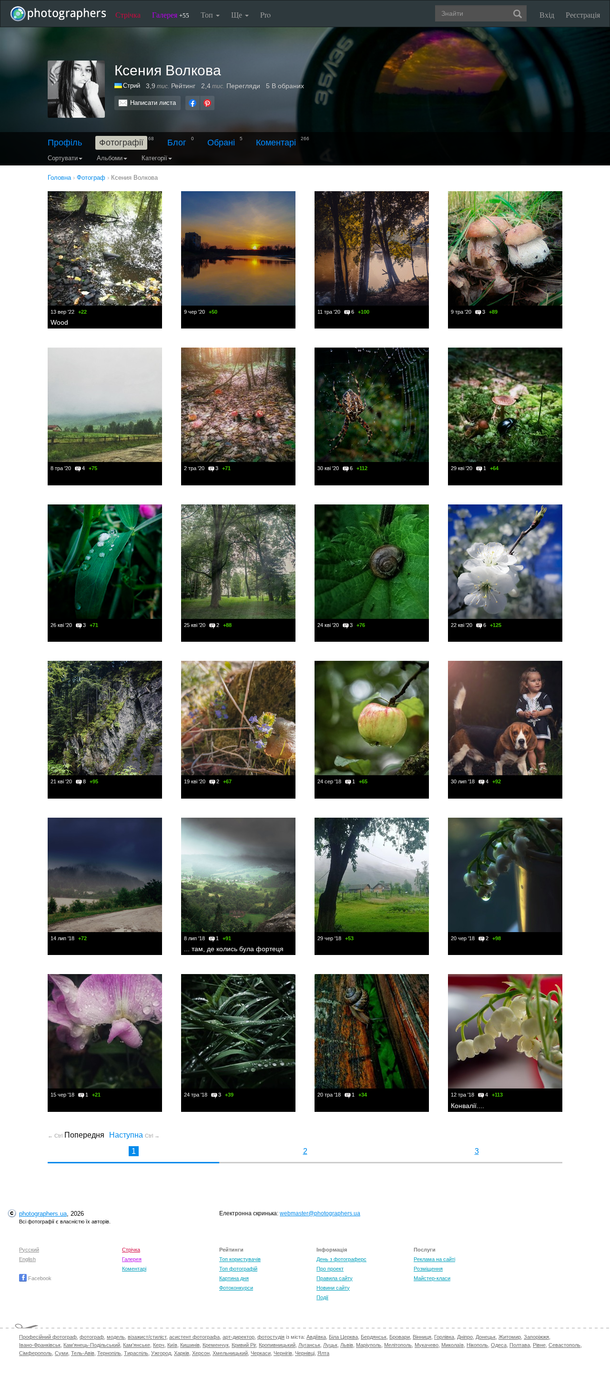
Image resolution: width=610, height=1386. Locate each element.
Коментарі (276, 142)
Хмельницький (230, 1353)
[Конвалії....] (505, 1031)
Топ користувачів (240, 1259)
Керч (158, 1345)
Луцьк (330, 1345)
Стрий (131, 85)
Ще (237, 15)
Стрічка (128, 15)
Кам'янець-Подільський (91, 1345)
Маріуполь (368, 1345)
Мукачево (426, 1345)
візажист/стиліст (147, 1337)
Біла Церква (343, 1337)
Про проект (330, 1269)
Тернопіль (109, 1353)
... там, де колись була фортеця (234, 949)
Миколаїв (452, 1345)
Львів (346, 1345)
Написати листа (153, 102)
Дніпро (465, 1337)
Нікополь (477, 1345)
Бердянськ (373, 1337)
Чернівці (305, 1353)
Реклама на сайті (434, 1259)
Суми (61, 1353)
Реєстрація (583, 15)
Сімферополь (35, 1353)
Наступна (134, 1135)
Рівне (539, 1345)
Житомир (509, 1337)
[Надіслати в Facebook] (192, 103)
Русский (29, 1250)
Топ (208, 15)
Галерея (170, 15)
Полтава (519, 1345)
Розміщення (428, 1269)
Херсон (201, 1353)
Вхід (546, 15)
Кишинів (190, 1345)
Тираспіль (136, 1353)
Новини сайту (333, 1288)
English (27, 1259)
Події (322, 1297)
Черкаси (261, 1353)
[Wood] (105, 248)
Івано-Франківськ (40, 1345)
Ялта (323, 1353)
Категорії (154, 158)
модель (116, 1337)
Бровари (399, 1337)
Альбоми (109, 158)
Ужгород (161, 1353)
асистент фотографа (194, 1337)
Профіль (65, 142)
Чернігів (283, 1353)
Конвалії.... (467, 1105)
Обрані (221, 142)
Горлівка (444, 1337)
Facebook (39, 1278)
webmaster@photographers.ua (320, 1213)
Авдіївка (316, 1337)
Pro (265, 15)
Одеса (499, 1345)
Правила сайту (334, 1278)
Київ (172, 1345)
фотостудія (271, 1337)
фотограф (92, 1337)
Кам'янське (136, 1345)
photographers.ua (43, 1213)
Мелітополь (398, 1345)
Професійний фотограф (48, 1337)
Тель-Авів (82, 1353)
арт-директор (238, 1337)
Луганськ (309, 1345)
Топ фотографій (238, 1269)
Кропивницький (277, 1345)
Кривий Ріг (244, 1345)
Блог (176, 142)
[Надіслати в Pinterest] (207, 103)
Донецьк (486, 1337)
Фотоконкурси (236, 1288)
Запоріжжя (536, 1337)
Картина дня (234, 1278)
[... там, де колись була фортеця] (238, 875)
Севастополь (564, 1345)
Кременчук (216, 1345)
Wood (59, 322)
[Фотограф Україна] (118, 85)
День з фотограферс (341, 1259)
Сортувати (63, 158)
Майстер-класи (432, 1278)
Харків (181, 1353)
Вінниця (422, 1337)
